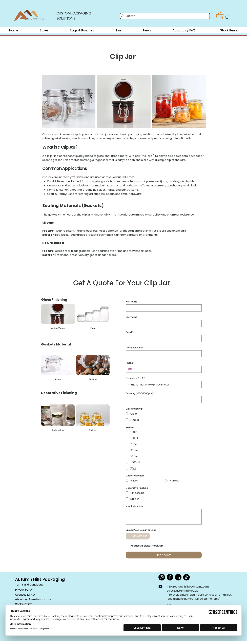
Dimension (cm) (135, 378)
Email (129, 332)
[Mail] (160, 586)
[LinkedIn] (178, 577)
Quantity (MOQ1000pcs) (140, 393)
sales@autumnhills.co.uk (182, 591)
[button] (224, 15)
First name (131, 301)
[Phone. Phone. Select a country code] (131, 369)
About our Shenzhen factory (33, 599)
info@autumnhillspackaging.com (188, 587)
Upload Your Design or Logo (141, 530)
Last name (131, 317)
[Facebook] (170, 577)
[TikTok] (186, 577)
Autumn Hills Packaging (40, 579)
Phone (130, 362)
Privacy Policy (24, 590)
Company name (134, 347)
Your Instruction (134, 506)
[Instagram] (161, 577)
